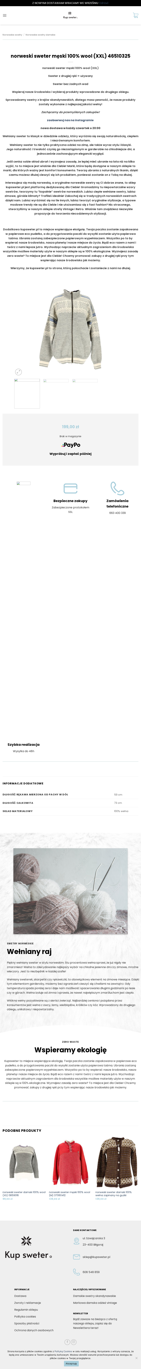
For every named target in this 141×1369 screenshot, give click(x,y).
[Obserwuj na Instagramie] (74, 1342)
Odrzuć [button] (104, 3)
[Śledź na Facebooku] (67, 1342)
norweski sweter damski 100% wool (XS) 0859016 (24, 1194)
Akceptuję (71, 1363)
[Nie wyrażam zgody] (136, 1359)
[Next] (120, 329)
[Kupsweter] (70, 15)
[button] (5, 15)
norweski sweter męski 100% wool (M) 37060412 (69, 1194)
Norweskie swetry (12, 34)
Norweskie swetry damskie (40, 34)
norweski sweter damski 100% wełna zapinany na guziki (113, 1194)
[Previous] (21, 329)
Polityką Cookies (63, 1351)
